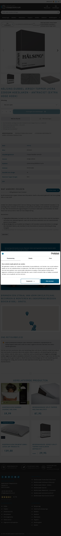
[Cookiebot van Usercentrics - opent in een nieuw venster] (52, 253)
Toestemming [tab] (10, 258)
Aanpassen (29, 281)
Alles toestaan (50, 281)
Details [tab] (30, 258)
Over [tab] (50, 258)
